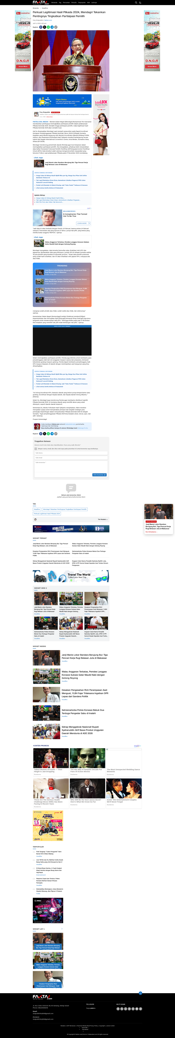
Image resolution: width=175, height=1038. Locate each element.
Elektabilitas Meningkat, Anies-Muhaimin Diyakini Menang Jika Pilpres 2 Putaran (49, 890)
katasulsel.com (70, 424)
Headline (45, 8)
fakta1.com (48, 20)
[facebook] (40, 27)
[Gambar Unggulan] (71, 91)
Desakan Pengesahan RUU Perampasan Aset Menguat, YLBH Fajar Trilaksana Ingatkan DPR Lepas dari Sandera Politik (51, 553)
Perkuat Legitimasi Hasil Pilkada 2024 (47, 514)
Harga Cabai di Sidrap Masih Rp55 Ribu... (50, 198)
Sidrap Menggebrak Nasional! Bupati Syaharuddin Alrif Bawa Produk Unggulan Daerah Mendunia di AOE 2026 (51, 562)
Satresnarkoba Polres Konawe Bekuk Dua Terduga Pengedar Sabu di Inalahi (89, 552)
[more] (62, 929)
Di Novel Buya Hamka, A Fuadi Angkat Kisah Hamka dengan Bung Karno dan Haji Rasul (49, 870)
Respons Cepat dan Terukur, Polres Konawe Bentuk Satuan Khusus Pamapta (48, 881)
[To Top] (140, 993)
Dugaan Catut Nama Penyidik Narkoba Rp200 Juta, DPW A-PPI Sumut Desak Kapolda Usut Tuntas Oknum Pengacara (90, 563)
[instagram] (133, 1008)
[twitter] (44, 27)
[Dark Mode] (140, 2)
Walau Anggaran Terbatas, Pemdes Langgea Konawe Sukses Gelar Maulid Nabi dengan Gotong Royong (67, 243)
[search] (136, 2)
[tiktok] (140, 1008)
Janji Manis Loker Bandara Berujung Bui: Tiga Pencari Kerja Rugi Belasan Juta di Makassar (66, 164)
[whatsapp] (48, 27)
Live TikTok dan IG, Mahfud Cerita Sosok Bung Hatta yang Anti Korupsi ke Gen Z (49, 861)
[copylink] (55, 27)
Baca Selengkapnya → (151, 531)
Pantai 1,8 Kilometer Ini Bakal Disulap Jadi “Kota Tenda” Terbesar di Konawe (62, 185)
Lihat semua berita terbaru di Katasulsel (49, 188)
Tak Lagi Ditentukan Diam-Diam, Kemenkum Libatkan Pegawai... (58, 200)
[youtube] (136, 1008)
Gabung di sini (83, 428)
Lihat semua (49, 116)
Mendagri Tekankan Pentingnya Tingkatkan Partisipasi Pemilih (64, 509)
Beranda (36, 8)
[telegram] (52, 27)
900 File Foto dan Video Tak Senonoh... (49, 202)
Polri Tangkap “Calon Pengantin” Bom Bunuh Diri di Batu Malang (48, 853)
